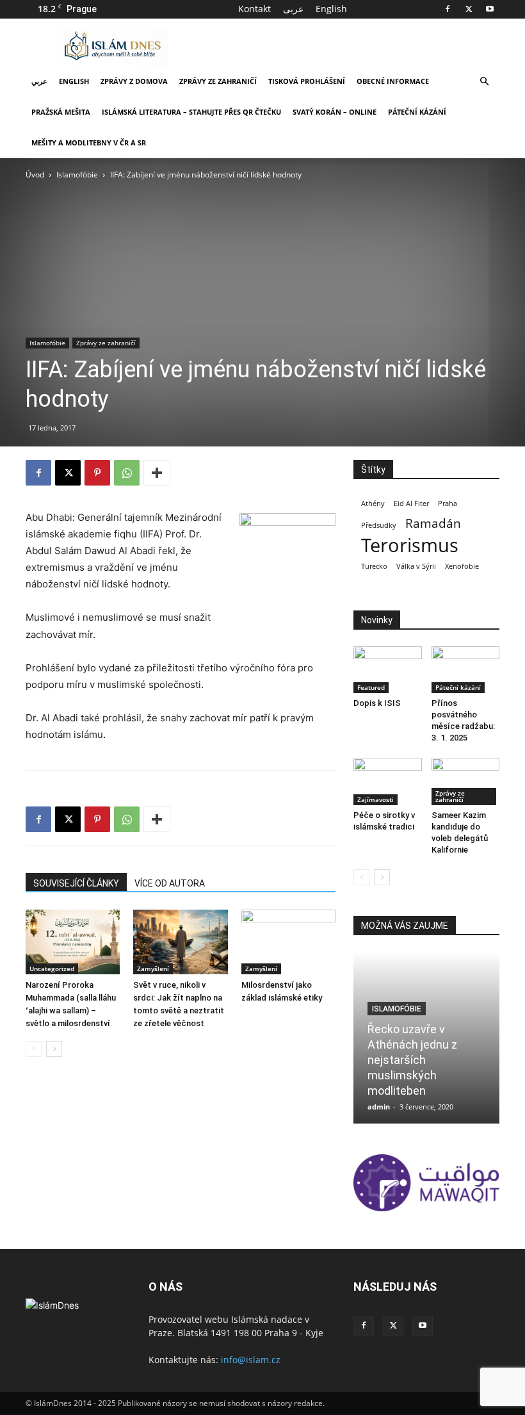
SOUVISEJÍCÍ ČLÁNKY (76, 883)
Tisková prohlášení (306, 81)
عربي (39, 81)
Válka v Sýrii (416, 566)
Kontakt (254, 9)
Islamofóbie (77, 174)
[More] (156, 473)
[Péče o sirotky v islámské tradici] (387, 781)
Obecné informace (393, 81)
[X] (468, 9)
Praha (447, 503)
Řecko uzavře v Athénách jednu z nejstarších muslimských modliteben (412, 1059)
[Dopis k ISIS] (387, 669)
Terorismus (409, 545)
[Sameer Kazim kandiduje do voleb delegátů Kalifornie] (466, 781)
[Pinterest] (97, 473)
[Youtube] (489, 9)
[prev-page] (34, 1049)
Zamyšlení (153, 968)
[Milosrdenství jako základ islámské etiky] (288, 942)
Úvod (35, 174)
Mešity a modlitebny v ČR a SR (88, 142)
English (331, 9)
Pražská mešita (60, 112)
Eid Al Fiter (411, 503)
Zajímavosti (375, 799)
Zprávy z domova (134, 81)
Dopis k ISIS (377, 703)
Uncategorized (51, 968)
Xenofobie (462, 566)
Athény (373, 503)
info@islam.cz (250, 1360)
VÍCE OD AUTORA (169, 883)
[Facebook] (447, 9)
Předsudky (378, 525)
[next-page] (54, 1049)
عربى (293, 9)
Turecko (374, 566)
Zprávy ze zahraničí (218, 81)
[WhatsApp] (127, 473)
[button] (484, 82)
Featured (371, 687)
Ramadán (433, 523)
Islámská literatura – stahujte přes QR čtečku (191, 112)
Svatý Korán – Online (334, 112)
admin (379, 1106)
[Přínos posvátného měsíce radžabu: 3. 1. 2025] (466, 669)
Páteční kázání (417, 112)
